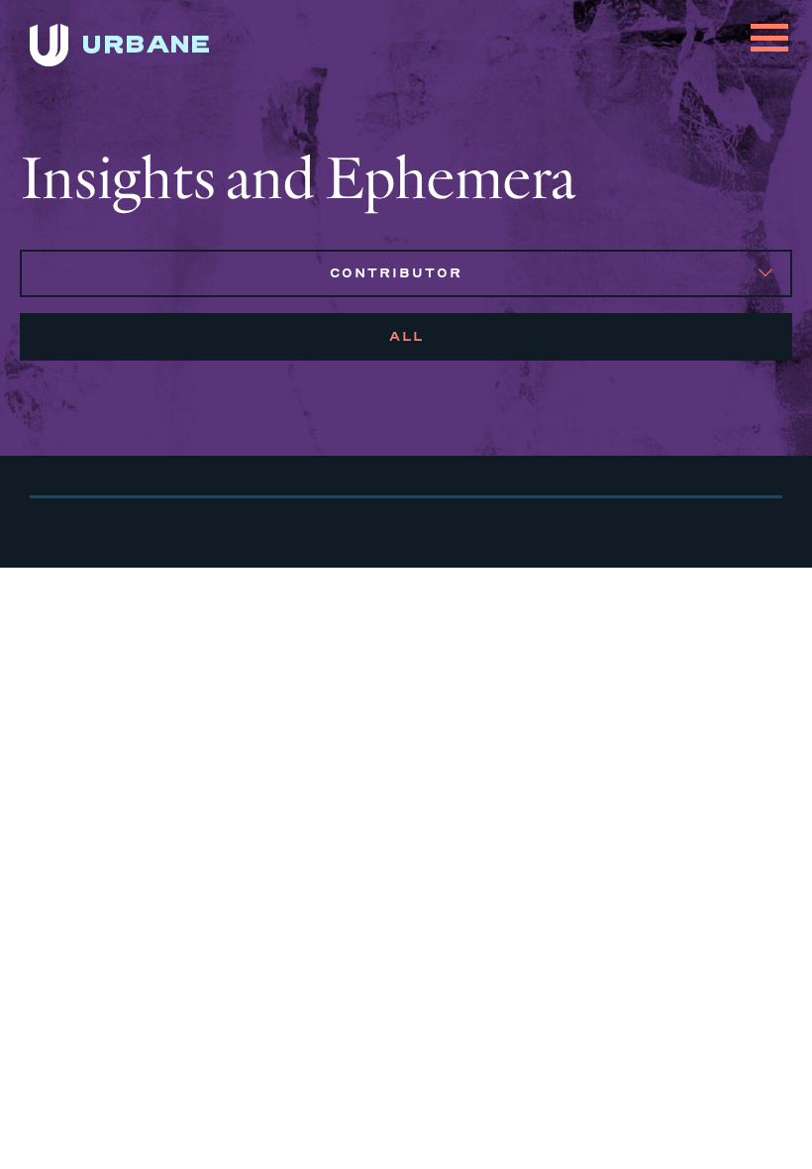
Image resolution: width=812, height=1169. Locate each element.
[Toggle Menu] (769, 26)
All (406, 336)
